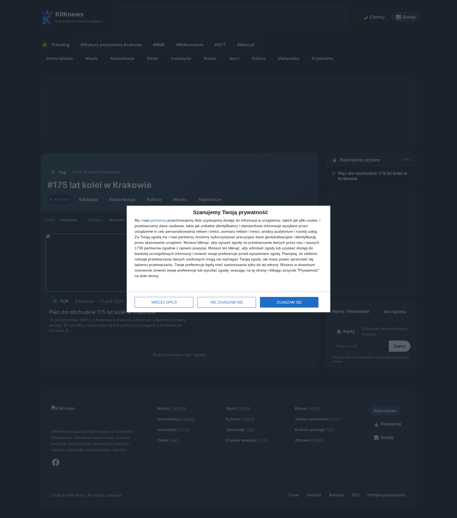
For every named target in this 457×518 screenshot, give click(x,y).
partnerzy (158, 220)
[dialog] (228, 259)
